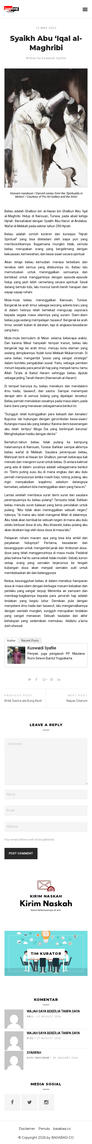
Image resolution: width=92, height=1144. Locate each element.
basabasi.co (62, 1129)
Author (11, 640)
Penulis (44, 1129)
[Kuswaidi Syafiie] (16, 661)
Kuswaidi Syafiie (54, 58)
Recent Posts (30, 640)
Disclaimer (27, 1129)
